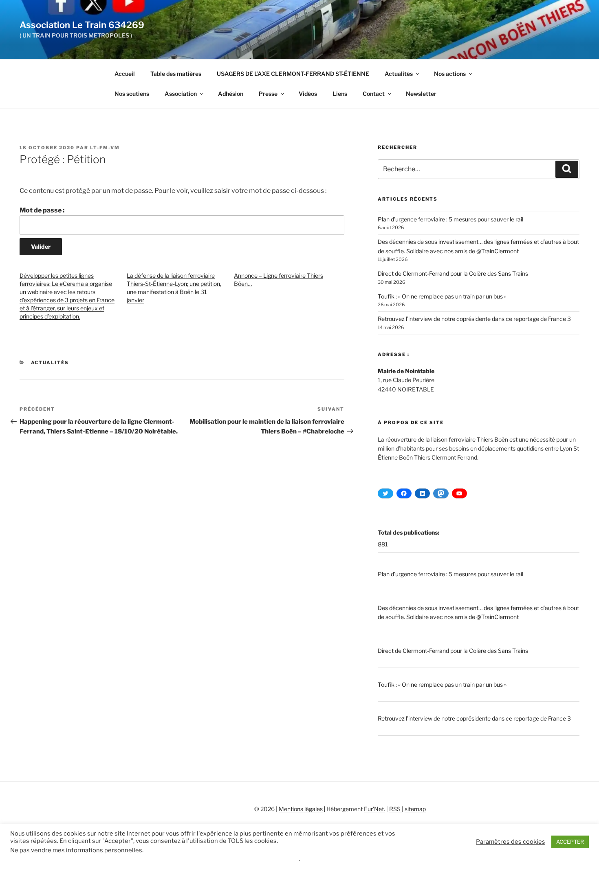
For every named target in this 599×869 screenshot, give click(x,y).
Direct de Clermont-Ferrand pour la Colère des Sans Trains (453, 273)
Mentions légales (301, 808)
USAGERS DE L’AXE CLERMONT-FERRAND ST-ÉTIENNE (293, 73)
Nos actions (450, 73)
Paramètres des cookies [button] (510, 841)
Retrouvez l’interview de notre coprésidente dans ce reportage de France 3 (474, 318)
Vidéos (308, 93)
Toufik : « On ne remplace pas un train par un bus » (442, 296)
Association (181, 93)
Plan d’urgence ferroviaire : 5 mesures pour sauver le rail (450, 219)
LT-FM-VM (105, 147)
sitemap (415, 808)
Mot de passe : (42, 210)
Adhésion (230, 93)
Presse (268, 93)
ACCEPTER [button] (570, 841)
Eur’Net (374, 808)
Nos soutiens (132, 93)
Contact (374, 93)
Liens (340, 93)
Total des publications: (409, 532)
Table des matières (175, 73)
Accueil (125, 73)
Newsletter (421, 93)
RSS (395, 808)
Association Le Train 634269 (82, 25)
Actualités (399, 73)
